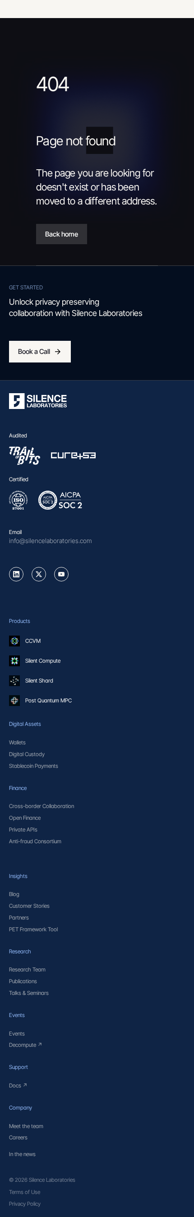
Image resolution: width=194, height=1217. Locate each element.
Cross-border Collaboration (41, 806)
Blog (14, 894)
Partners (19, 917)
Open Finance (25, 817)
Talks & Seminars (29, 992)
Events (17, 1033)
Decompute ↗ (25, 1044)
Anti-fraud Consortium (35, 841)
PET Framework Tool (33, 929)
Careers (18, 1137)
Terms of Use (24, 1192)
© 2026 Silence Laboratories (42, 1179)
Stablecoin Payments (33, 765)
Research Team (27, 969)
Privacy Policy (25, 1203)
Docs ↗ (18, 1085)
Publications (23, 981)
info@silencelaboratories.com (50, 540)
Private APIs (23, 829)
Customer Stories (29, 905)
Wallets (17, 742)
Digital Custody (27, 754)
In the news (22, 1154)
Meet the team (26, 1126)
